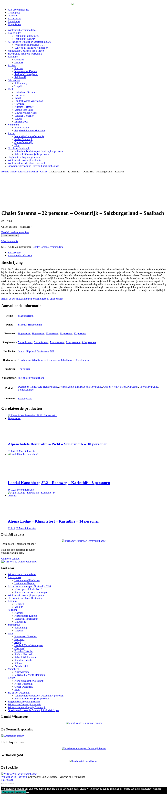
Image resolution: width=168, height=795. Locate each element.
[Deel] (9, 783)
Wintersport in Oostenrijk (14, 776)
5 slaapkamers (25, 342)
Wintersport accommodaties (22, 30)
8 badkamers (67, 360)
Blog (17, 145)
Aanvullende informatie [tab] (20, 255)
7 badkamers (53, 360)
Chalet (43, 171)
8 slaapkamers (73, 342)
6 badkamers (38, 360)
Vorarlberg (13, 124)
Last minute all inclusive (27, 35)
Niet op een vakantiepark (31, 377)
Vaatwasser (43, 351)
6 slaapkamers (41, 342)
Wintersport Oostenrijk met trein (24, 160)
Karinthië (13, 56)
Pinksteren (132, 386)
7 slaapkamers (57, 342)
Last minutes (14, 33)
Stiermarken (14, 80)
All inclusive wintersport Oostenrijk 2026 (29, 41)
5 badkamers (24, 360)
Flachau (18, 68)
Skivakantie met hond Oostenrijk (25, 53)
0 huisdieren (24, 369)
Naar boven (7, 779)
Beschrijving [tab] (14, 252)
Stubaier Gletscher (23, 115)
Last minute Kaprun (24, 38)
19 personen (38, 333)
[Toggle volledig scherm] (6, 783)
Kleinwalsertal (21, 127)
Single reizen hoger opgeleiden (24, 157)
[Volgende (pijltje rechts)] (6, 786)
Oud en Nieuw (111, 386)
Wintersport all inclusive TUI (29, 44)
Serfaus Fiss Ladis (23, 109)
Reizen (11, 133)
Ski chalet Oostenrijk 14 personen (31, 154)
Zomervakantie (25, 389)
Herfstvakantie (50, 386)
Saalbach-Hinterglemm (30, 324)
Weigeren (20, 792)
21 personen (66, 333)
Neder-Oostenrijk (23, 139)
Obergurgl (19, 103)
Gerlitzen (19, 59)
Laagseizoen (81, 386)
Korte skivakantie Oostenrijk (29, 136)
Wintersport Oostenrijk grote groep (26, 50)
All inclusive (14, 18)
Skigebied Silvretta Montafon (29, 130)
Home (4, 171)
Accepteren (8, 792)
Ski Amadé (20, 77)
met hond (13, 15)
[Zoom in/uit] (2, 783)
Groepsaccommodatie (52, 247)
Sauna (21, 351)
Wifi (52, 351)
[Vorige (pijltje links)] (2, 786)
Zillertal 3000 (21, 121)
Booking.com (25, 398)
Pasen (123, 386)
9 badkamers (82, 360)
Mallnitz (18, 62)
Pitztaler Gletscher (23, 106)
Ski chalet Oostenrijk (19, 148)
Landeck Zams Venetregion (28, 101)
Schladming (20, 83)
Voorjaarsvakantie (148, 386)
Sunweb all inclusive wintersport (31, 47)
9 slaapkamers (89, 342)
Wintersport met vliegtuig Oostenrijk (26, 163)
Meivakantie (95, 386)
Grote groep (14, 12)
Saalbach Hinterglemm (26, 74)
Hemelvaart (36, 386)
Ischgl (17, 98)
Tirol (10, 89)
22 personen (80, 333)
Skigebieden (14, 24)
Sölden (18, 118)
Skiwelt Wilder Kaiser (25, 112)
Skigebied (31, 351)
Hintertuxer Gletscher (25, 92)
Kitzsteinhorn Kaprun (25, 71)
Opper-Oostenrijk (23, 142)
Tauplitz (18, 86)
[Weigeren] (27, 792)
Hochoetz (19, 95)
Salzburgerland (25, 315)
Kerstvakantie (66, 386)
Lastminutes (14, 21)
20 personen (52, 333)
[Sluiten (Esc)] (12, 783)
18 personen (24, 333)
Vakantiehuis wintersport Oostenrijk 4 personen (38, 151)
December (23, 386)
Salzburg (12, 65)
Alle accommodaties (18, 9)
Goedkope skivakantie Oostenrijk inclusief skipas (33, 166)
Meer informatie (10, 235)
